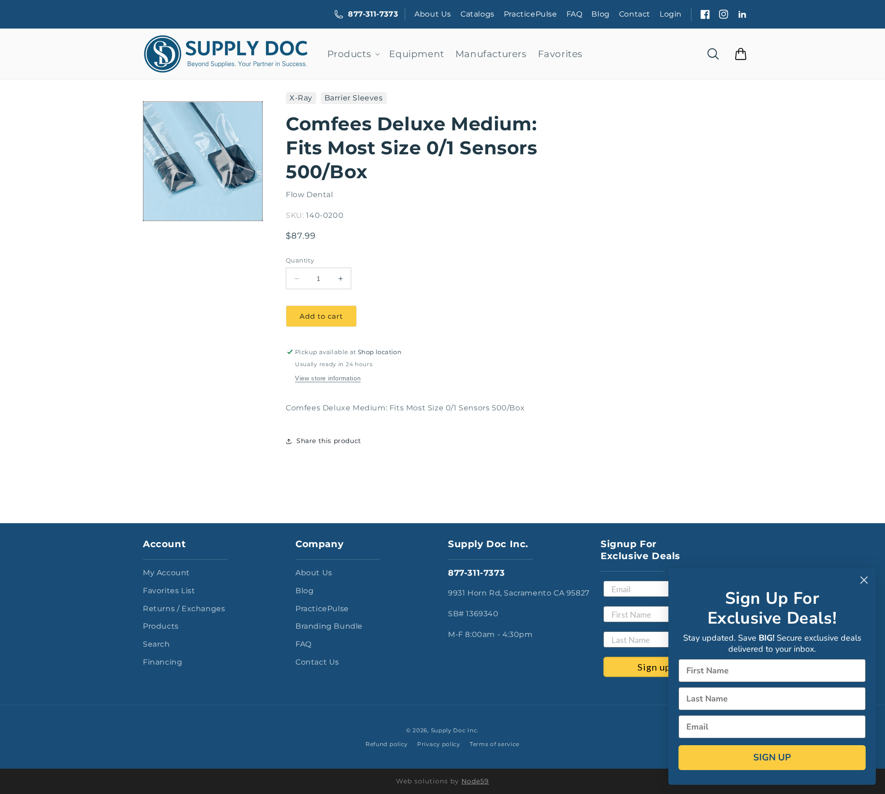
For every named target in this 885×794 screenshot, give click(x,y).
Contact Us (317, 662)
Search (156, 644)
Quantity (300, 260)
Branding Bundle (329, 626)
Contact (634, 14)
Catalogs (477, 14)
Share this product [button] (328, 441)
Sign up (654, 666)
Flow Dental (309, 194)
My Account (166, 572)
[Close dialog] (864, 580)
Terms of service (494, 744)
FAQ (574, 14)
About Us (432, 14)
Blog (600, 14)
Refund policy (387, 744)
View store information (327, 378)
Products (161, 626)
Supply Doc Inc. (455, 730)
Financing (162, 662)
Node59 (475, 781)
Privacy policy (438, 744)
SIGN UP (772, 757)
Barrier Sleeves (353, 97)
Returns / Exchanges (184, 608)
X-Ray (301, 97)
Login (671, 14)
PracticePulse (530, 14)
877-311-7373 (373, 14)
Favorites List (169, 590)
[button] (353, 53)
